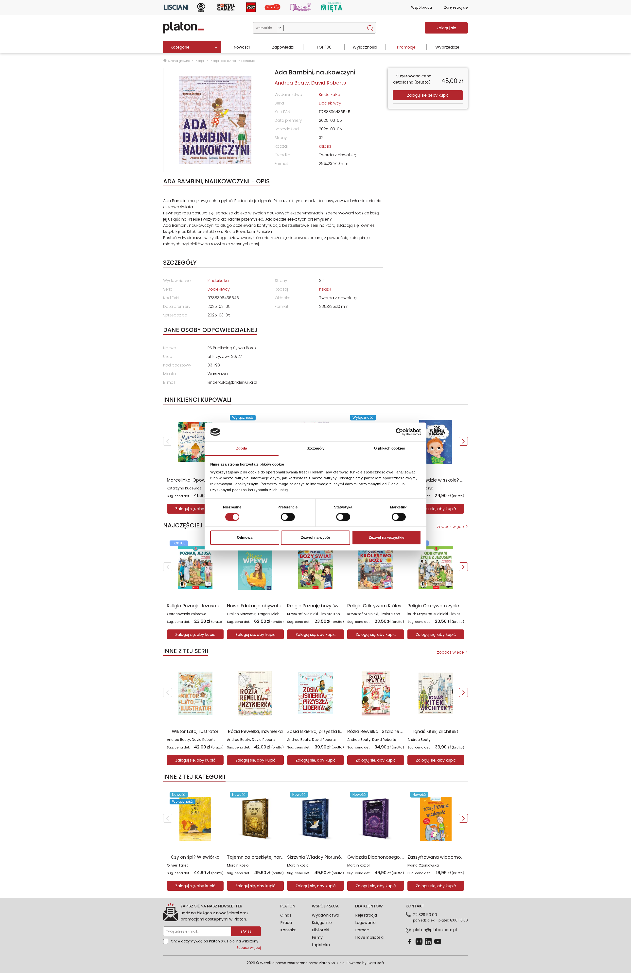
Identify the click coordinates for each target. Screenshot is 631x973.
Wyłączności (365, 47)
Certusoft (376, 962)
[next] (463, 441)
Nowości (242, 47)
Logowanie (365, 922)
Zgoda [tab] (241, 448)
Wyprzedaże (447, 47)
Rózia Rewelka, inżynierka (255, 731)
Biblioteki (320, 930)
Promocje (406, 47)
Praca (286, 922)
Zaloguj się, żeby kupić (428, 95)
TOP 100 (324, 47)
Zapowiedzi (283, 47)
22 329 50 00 (425, 915)
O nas (285, 915)
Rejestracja (366, 915)
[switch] (288, 517)
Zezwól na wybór (315, 537)
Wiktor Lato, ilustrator (195, 731)
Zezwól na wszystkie (386, 537)
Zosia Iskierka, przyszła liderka (320, 731)
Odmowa (244, 537)
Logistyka (321, 945)
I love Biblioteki (369, 937)
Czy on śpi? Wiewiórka (195, 857)
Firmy (317, 937)
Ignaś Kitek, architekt (435, 731)
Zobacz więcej (248, 947)
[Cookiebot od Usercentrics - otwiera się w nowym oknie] (399, 432)
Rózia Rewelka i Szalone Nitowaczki (385, 731)
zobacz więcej (451, 526)
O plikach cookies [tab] (389, 448)
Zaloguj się (446, 28)
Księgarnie (322, 922)
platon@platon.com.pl (435, 930)
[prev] (167, 441)
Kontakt (288, 930)
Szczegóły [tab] (316, 448)
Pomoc (362, 930)
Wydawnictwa (325, 915)
